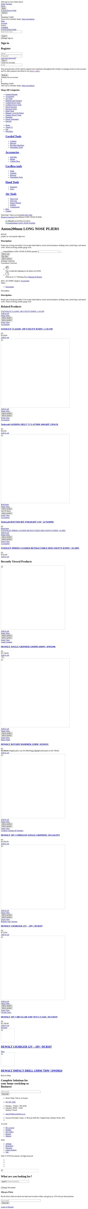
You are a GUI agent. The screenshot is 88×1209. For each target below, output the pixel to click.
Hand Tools (12, 182)
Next (2, 1051)
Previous (4, 1028)
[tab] (46, 287)
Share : (3, 283)
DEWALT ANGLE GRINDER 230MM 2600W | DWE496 (28, 646)
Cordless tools (14, 166)
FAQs (3, 6)
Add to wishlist (7, 259)
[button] (44, 15)
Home (3, 217)
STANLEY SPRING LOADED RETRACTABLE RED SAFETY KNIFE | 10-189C (40, 548)
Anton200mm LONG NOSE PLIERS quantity (20, 251)
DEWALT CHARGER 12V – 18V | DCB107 (22, 926)
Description (10, 287)
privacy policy (35, 71)
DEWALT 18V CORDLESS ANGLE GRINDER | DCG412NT (30, 835)
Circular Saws (6, 1012)
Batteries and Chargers (9, 922)
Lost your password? (8, 58)
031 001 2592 (27, 215)
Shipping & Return (35, 277)
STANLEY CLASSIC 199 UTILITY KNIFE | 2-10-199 (27, 329)
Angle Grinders (6, 642)
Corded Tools (13, 136)
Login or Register (7, 1207)
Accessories (12, 152)
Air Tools (11, 193)
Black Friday (5, 740)
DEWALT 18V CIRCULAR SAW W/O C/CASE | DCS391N (29, 1017)
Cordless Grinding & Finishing (12, 831)
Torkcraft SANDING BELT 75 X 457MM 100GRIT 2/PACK (29, 424)
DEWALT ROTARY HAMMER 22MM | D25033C (25, 744)
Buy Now (5, 256)
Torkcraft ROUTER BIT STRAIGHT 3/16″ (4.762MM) (27, 522)
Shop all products (28, 19)
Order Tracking (6, 4)
